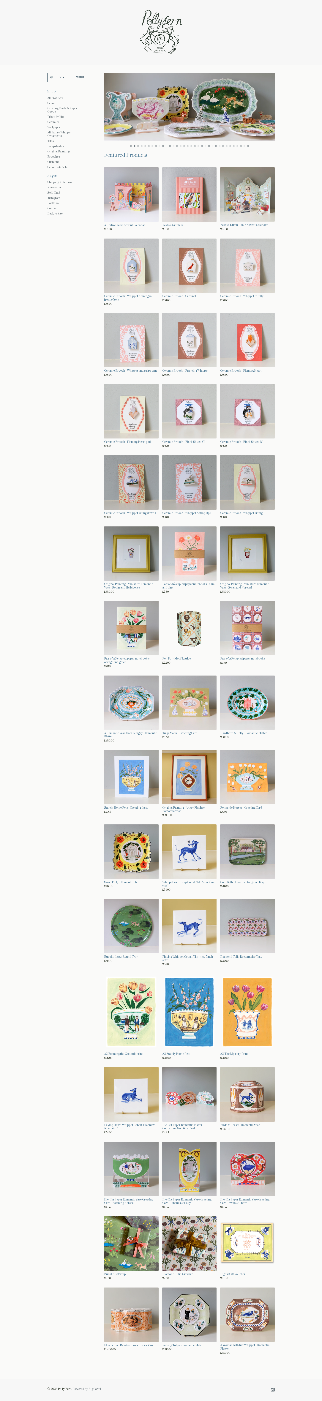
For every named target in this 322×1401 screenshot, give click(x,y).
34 (248, 146)
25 (216, 146)
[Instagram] (273, 1390)
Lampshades (55, 146)
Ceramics (53, 122)
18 (191, 146)
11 (166, 146)
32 (241, 146)
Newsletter (54, 187)
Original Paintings (58, 151)
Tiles (50, 141)
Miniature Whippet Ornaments (59, 134)
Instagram (53, 198)
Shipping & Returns (59, 182)
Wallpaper (53, 127)
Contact (52, 208)
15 (180, 146)
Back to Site (55, 213)
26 (219, 146)
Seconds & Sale (57, 167)
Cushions (53, 162)
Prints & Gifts (55, 117)
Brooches (53, 157)
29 (230, 146)
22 (205, 146)
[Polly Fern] (161, 32)
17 (188, 146)
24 (212, 146)
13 (173, 146)
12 (170, 146)
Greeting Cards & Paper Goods (62, 110)
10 (163, 146)
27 (223, 146)
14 (177, 146)
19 (195, 146)
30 (234, 146)
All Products (55, 98)
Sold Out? (53, 193)
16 (184, 146)
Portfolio (53, 203)
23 (209, 146)
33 (244, 146)
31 (237, 146)
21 (202, 146)
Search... (52, 103)
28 (227, 146)
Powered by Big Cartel (86, 1389)
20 (198, 146)
